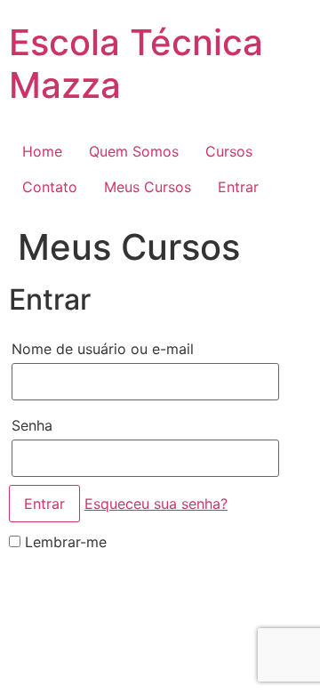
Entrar (238, 187)
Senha (32, 425)
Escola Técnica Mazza (136, 63)
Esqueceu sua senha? (156, 503)
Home (42, 151)
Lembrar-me (63, 542)
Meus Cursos (147, 187)
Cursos (228, 151)
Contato (49, 187)
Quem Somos (134, 151)
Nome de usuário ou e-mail (103, 349)
